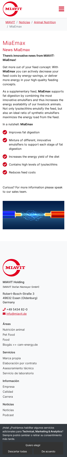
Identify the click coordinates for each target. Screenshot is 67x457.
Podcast (8, 415)
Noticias (8, 410)
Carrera (8, 396)
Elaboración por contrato (20, 363)
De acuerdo (48, 451)
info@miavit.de (16, 313)
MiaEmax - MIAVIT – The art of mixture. (12, 8)
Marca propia (12, 358)
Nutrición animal (14, 329)
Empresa (8, 386)
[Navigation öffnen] (61, 9)
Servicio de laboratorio (18, 373)
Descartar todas (17, 451)
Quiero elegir (33, 445)
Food (6, 339)
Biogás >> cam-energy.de (20, 344)
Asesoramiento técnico (18, 368)
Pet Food (9, 334)
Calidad (8, 391)
